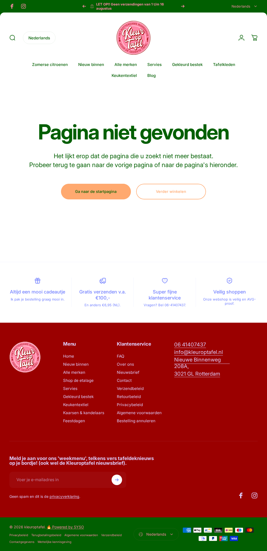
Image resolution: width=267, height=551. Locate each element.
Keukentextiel (75, 404)
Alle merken (74, 372)
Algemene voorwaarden (139, 412)
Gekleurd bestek (78, 396)
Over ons (125, 364)
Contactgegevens (21, 542)
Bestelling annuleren (136, 420)
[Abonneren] (117, 480)
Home (68, 356)
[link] (190, 344)
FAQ (120, 356)
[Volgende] (183, 6)
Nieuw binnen (76, 364)
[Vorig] (84, 6)
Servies (70, 388)
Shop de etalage (78, 380)
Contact (124, 380)
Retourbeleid (129, 396)
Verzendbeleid (130, 388)
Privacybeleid (130, 404)
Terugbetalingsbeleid (46, 535)
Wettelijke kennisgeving (54, 542)
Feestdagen (74, 420)
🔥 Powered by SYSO (65, 527)
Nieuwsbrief (128, 372)
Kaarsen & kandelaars (83, 412)
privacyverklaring (64, 496)
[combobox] (245, 6)
